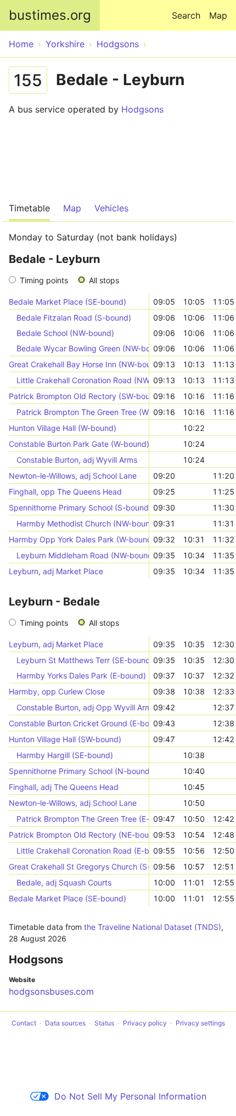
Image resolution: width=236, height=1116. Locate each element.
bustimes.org (50, 15)
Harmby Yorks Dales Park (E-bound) (81, 675)
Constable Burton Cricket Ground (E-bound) (79, 723)
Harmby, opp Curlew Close (57, 691)
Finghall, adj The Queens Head (64, 787)
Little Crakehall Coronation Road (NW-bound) (82, 380)
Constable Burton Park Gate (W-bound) (79, 443)
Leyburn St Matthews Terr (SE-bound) (82, 660)
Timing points (44, 280)
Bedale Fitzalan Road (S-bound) (73, 317)
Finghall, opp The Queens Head (65, 491)
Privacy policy (145, 1023)
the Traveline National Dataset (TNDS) (152, 927)
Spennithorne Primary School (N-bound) (79, 771)
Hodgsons (142, 109)
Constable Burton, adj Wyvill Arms (76, 459)
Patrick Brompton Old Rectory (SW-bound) (79, 396)
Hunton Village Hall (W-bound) (62, 428)
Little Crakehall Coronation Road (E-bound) (82, 850)
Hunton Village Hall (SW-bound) (65, 739)
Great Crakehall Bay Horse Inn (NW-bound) (79, 364)
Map (218, 15)
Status (104, 1023)
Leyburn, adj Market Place (56, 571)
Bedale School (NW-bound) (65, 333)
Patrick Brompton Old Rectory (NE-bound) (79, 834)
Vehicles (111, 208)
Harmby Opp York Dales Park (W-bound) (79, 539)
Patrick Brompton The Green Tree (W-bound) (82, 412)
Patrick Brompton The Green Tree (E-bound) (82, 818)
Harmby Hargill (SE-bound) (64, 755)
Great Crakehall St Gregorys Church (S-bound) (79, 866)
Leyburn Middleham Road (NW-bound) (82, 555)
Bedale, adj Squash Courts (63, 882)
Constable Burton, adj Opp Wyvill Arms (82, 707)
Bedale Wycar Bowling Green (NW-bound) (82, 348)
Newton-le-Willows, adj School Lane (73, 475)
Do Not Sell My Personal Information (130, 1096)
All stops (104, 280)
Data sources (65, 1023)
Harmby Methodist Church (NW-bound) (82, 523)
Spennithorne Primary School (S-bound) (79, 507)
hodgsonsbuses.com (51, 991)
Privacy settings (200, 1023)
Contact (24, 1023)
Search (186, 15)
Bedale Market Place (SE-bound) (67, 301)
